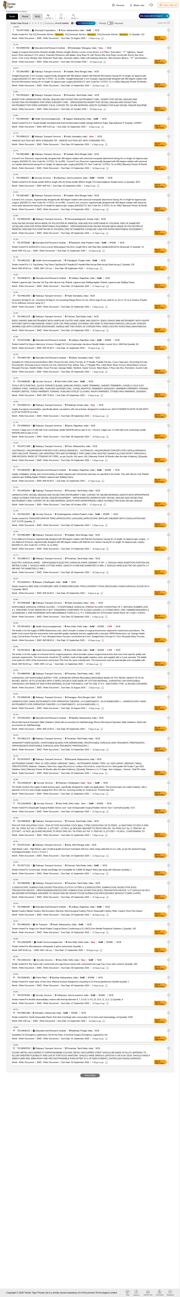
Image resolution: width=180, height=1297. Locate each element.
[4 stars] (38, 23)
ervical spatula (61, 23)
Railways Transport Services (48, 71)
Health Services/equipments (47, 119)
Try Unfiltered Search (86, 23)
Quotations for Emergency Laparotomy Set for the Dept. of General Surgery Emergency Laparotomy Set (59, 1035)
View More (90, 1075)
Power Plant (41, 977)
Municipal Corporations (45, 30)
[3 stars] (35, 23)
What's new (138, 5)
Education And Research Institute (50, 48)
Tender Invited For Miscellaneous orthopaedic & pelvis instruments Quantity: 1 (47, 946)
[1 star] (30, 23)
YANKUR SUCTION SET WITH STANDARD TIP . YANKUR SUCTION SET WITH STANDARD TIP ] (58, 140)
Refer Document (26, 38)
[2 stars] (33, 23)
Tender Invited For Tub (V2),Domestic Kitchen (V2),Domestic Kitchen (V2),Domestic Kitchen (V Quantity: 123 (78, 34)
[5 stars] (41, 23)
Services (120, 5)
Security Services (43, 178)
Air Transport (41, 924)
